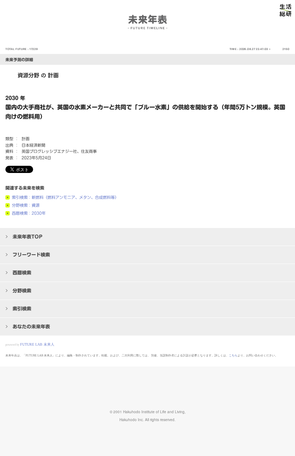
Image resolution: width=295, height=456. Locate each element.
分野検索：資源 (26, 205)
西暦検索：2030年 (29, 213)
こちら (233, 355)
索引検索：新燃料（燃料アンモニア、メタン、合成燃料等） (65, 197)
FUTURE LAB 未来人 (37, 344)
